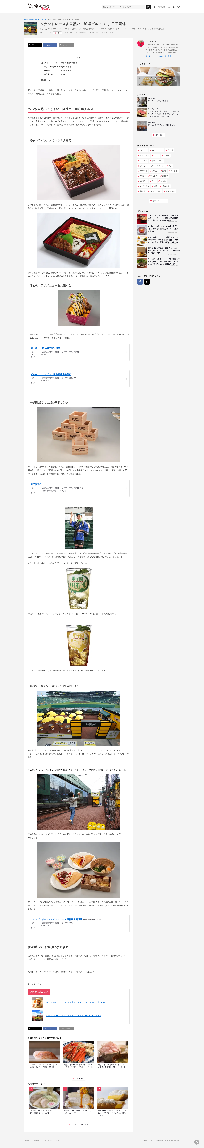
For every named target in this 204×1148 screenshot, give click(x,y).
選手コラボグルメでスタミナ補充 (57, 67)
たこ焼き (70, 33)
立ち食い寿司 (155, 191)
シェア (48, 45)
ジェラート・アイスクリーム (89, 33)
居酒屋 (170, 150)
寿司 (113, 33)
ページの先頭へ (196, 1142)
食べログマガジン (38, 7)
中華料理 (143, 171)
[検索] (148, 7)
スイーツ (143, 161)
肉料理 (165, 176)
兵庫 (58, 33)
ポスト (33, 45)
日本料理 (165, 186)
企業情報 (27, 1140)
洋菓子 (155, 171)
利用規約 (37, 1140)
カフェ (156, 155)
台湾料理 (143, 181)
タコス (163, 181)
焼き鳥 (143, 191)
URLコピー (66, 45)
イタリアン (144, 155)
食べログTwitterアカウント (147, 282)
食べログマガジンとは (162, 7)
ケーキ (166, 155)
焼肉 (164, 171)
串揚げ (143, 176)
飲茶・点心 (170, 191)
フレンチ (174, 171)
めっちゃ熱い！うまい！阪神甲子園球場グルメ (60, 63)
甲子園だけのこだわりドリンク (56, 74)
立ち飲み (154, 176)
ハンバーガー (157, 150)
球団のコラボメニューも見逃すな (57, 70)
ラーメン (143, 150)
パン (170, 166)
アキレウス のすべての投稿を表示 (158, 56)
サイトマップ (47, 1140)
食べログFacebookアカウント (140, 282)
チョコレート (157, 161)
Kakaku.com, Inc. (150, 1140)
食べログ (176, 7)
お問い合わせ (60, 1140)
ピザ (105, 33)
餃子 (154, 181)
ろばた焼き (144, 186)
